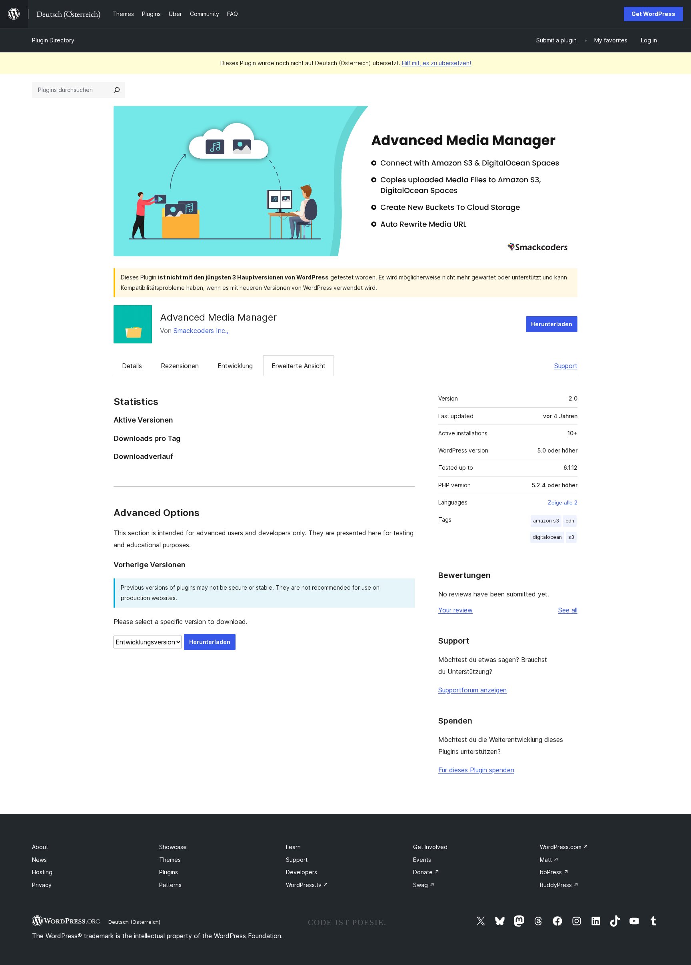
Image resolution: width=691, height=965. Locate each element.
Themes (170, 859)
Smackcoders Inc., (201, 331)
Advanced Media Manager (218, 317)
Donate (426, 872)
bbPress (554, 872)
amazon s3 (546, 521)
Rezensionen (180, 366)
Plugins (168, 872)
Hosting (42, 872)
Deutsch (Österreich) (134, 922)
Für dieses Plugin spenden (476, 770)
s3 (571, 537)
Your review (455, 610)
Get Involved (430, 846)
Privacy (42, 884)
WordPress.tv (307, 884)
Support (565, 366)
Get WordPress (653, 13)
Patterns (170, 884)
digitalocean (547, 537)
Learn (293, 846)
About (40, 846)
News (39, 859)
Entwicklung (235, 366)
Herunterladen (551, 324)
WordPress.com (564, 846)
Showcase (173, 846)
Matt (549, 859)
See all (567, 610)
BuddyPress (559, 884)
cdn (569, 521)
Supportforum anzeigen (472, 690)
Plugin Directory (53, 40)
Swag (424, 884)
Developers (301, 872)
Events (422, 859)
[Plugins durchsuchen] (117, 90)
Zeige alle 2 (562, 502)
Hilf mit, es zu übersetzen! (436, 63)
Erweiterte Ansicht (299, 366)
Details (132, 366)
